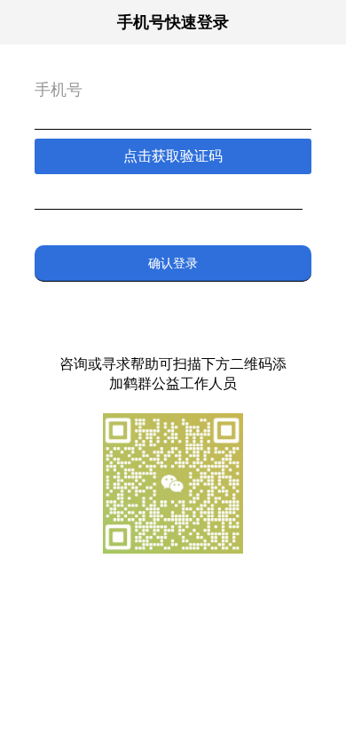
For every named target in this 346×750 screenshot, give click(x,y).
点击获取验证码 (173, 156)
